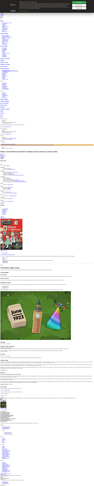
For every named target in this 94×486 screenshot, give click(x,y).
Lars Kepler (4, 87)
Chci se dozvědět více (23, 10)
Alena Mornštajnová (5, 88)
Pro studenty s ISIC (5, 455)
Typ (1, 164)
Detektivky (2, 156)
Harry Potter (4, 92)
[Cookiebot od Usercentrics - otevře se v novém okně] (13, 11)
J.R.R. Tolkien (4, 84)
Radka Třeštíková (5, 86)
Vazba (2, 200)
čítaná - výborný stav (16, 179)
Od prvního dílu (4, 209)
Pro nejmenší (4, 47)
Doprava (3, 447)
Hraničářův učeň (4, 95)
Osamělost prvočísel (3, 408)
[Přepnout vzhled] (0, 19)
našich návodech (8, 126)
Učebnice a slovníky (4, 62)
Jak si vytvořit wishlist (5, 452)
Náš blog (3, 462)
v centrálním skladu (15, 172)
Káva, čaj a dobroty (4, 103)
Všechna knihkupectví (5, 427)
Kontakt (3, 446)
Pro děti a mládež (3, 46)
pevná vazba (12, 201)
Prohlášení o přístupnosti (6, 466)
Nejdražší (3, 213)
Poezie (3, 30)
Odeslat (2, 477)
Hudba (1, 111)
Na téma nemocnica (3, 218)
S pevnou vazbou (9, 218)
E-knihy (1, 13)
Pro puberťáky (4, 49)
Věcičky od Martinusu (4, 101)
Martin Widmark (13, 195)
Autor (1, 194)
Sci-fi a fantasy (4, 23)
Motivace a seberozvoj (5, 35)
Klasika (3, 27)
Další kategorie (4, 31)
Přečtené (1, 15)
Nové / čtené (2, 176)
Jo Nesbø (3, 85)
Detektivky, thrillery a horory (6, 22)
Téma (1, 186)
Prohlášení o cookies (5, 465)
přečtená (10, 178)
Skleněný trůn (4, 97)
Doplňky (2, 17)
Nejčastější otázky (5, 453)
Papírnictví (2, 107)
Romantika (4, 25)
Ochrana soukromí (5, 482)
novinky (10, 168)
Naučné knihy (4, 54)
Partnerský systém (5, 464)
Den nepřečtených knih (6, 470)
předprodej (11, 173)
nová (8, 177)
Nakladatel (2, 197)
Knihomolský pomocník (6, 471)
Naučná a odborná (4, 33)
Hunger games (4, 94)
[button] (48, 259)
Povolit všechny (79, 2)
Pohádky (3, 52)
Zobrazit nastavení (78, 5)
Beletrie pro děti (2, 155)
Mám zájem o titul (5, 79)
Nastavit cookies (4, 481)
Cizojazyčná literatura (4, 68)
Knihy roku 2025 (5, 469)
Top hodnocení (4, 211)
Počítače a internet (5, 41)
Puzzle (1, 116)
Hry (1, 16)
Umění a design (4, 43)
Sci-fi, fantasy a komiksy (6, 53)
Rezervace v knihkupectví (6, 454)
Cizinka (3, 96)
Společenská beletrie (5, 26)
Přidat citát (2, 397)
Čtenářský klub (4, 468)
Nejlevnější (4, 214)
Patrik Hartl (4, 83)
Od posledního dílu (5, 208)
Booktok (3, 78)
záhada (9, 189)
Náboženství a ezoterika (5, 64)
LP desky (2, 113)
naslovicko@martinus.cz (8, 432)
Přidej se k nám (4, 467)
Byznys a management (5, 36)
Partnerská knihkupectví (6, 428)
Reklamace (4, 457)
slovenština (11, 184)
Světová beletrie (4, 29)
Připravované (4, 75)
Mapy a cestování (3, 66)
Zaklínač (3, 93)
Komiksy (3, 24)
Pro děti (1, 154)
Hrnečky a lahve (3, 105)
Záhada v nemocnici (3, 250)
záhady (9, 188)
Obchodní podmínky (5, 483)
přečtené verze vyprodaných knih (21, 181)
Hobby (3, 42)
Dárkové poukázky (4, 99)
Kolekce (3, 77)
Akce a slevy (4, 76)
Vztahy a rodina (4, 39)
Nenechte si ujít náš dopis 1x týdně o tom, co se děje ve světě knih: (10, 475)
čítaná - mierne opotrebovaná (19, 180)
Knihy (3, 147)
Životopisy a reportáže (5, 38)
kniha (8, 165)
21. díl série (7, 254)
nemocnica (11, 187)
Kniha (3, 257)
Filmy (1, 115)
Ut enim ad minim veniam (42, 276)
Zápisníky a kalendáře (4, 109)
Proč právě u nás (4, 448)
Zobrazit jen (2, 167)
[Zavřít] (0, 207)
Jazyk (1, 183)
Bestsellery (4, 73)
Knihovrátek (4, 463)
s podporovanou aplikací (12, 138)
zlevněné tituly (13, 169)
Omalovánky (4, 55)
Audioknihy (2, 14)
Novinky (3, 74)
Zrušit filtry (2, 217)
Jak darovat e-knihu (5, 451)
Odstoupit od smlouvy (5, 458)
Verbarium (11, 198)
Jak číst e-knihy (4, 449)
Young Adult (4, 50)
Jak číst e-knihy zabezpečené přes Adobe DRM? (7, 144)
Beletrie (1, 20)
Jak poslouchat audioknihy (6, 450)
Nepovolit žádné (79, 8)
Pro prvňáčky (4, 48)
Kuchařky (2, 60)
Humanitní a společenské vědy (7, 37)
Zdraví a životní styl (5, 40)
